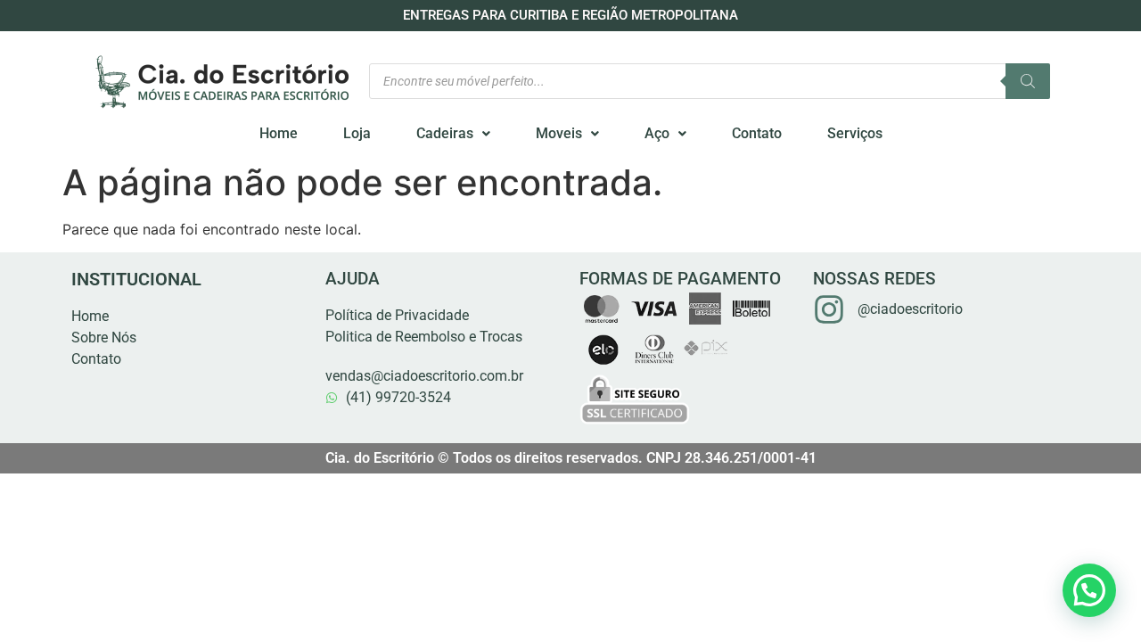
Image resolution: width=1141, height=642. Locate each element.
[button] (453, 133)
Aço (656, 133)
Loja (357, 133)
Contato (757, 133)
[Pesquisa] (1028, 81)
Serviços (854, 133)
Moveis (559, 133)
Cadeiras (444, 133)
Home (278, 133)
